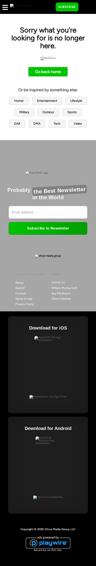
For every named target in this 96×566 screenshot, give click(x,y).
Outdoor (48, 112)
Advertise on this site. (48, 550)
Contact (20, 293)
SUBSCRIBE (67, 7)
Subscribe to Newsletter (48, 228)
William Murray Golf (64, 288)
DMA (36, 124)
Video (78, 124)
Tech (57, 124)
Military (24, 112)
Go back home (48, 71)
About (19, 282)
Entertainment (47, 101)
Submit (20, 288)
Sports (72, 112)
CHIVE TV (58, 282)
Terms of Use (23, 298)
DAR (17, 124)
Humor (19, 101)
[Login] (86, 7)
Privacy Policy (24, 304)
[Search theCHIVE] (48, 6)
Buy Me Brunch (61, 293)
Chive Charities (61, 298)
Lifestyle (76, 101)
